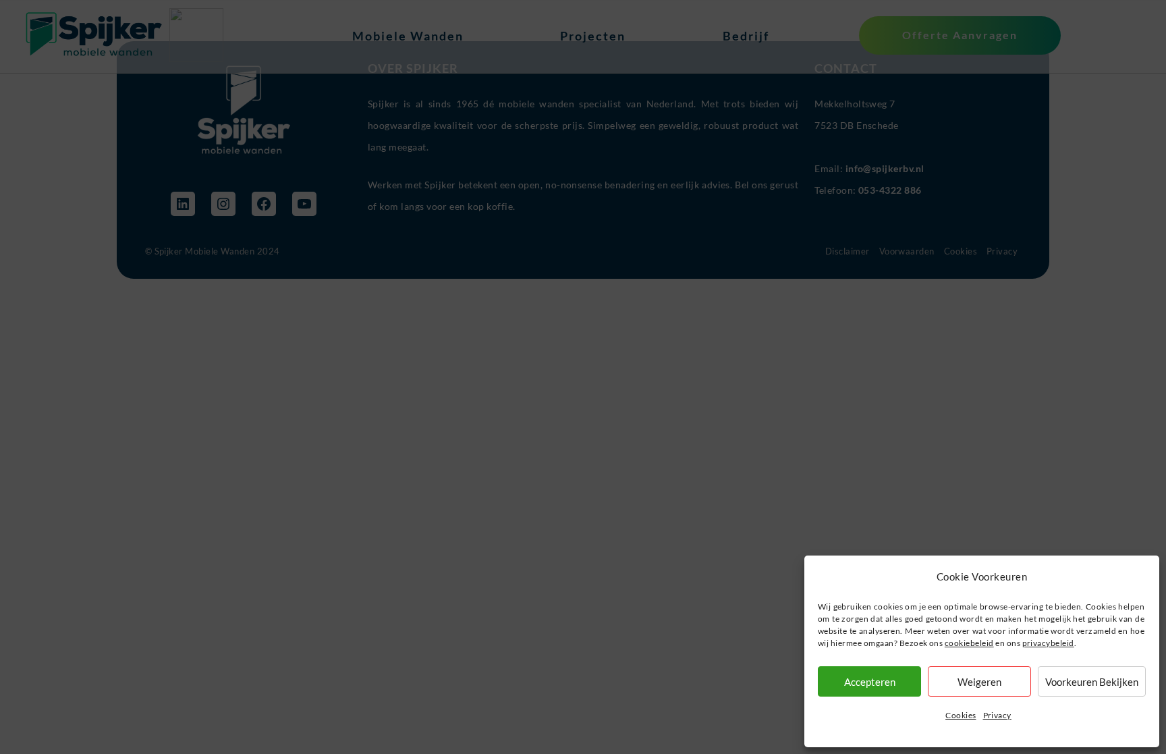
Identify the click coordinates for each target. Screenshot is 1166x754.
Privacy (997, 715)
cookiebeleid (969, 643)
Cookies (960, 715)
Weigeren (979, 682)
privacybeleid (1048, 643)
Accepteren (869, 682)
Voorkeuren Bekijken (1091, 682)
